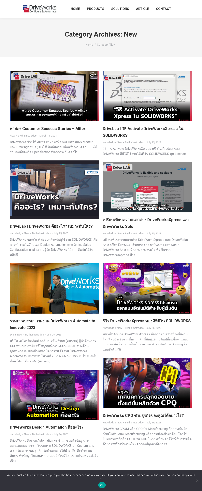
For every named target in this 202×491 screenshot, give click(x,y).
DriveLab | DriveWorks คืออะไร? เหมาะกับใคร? (51, 226)
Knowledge (109, 142)
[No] (197, 481)
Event (13, 334)
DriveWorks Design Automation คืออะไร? (46, 427)
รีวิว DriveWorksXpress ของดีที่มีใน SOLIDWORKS (147, 321)
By (27, 135)
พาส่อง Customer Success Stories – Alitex (48, 128)
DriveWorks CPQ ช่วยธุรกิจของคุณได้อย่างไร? (143, 415)
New (12, 135)
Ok (102, 485)
